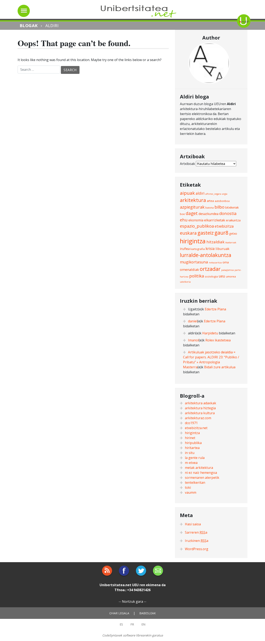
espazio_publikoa (197, 226)
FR (132, 624)
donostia (227, 213)
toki (188, 487)
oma (226, 262)
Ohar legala (119, 613)
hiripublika (193, 443)
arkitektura (193, 200)
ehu (184, 220)
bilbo (219, 207)
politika (196, 276)
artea (210, 201)
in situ (189, 452)
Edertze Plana (215, 309)
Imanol (193, 340)
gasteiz (206, 232)
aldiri (200, 193)
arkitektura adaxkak (200, 403)
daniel (192, 321)
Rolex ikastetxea (218, 340)
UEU (135, 585)
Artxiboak (187, 163)
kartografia (197, 249)
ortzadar (210, 268)
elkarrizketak (214, 220)
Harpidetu (210, 333)
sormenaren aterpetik (202, 477)
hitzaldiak (215, 241)
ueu (222, 276)
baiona (209, 207)
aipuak (187, 193)
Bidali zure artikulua (219, 367)
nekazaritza (215, 262)
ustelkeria (185, 281)
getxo (233, 233)
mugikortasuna (194, 261)
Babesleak (147, 613)
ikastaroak (230, 242)
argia (224, 193)
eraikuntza (233, 220)
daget (192, 213)
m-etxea (191, 462)
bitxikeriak (232, 207)
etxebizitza (224, 226)
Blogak (28, 25)
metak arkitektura (199, 467)
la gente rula (195, 457)
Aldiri (52, 25)
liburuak (222, 248)
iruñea (185, 248)
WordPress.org (196, 549)
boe (182, 214)
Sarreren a (196, 532)
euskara (188, 233)
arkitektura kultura (200, 413)
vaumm (190, 492)
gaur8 (221, 232)
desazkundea (208, 213)
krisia (210, 248)
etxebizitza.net (196, 428)
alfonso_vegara (213, 193)
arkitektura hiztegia (200, 408)
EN (143, 624)
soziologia (211, 276)
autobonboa (222, 201)
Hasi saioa (193, 524)
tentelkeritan (195, 482)
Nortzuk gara (132, 601)
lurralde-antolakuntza (205, 255)
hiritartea (192, 447)
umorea (231, 276)
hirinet (190, 438)
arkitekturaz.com (198, 418)
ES (121, 624)
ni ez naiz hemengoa (201, 472)
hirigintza (193, 241)
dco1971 (191, 423)
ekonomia (195, 220)
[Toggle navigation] (24, 11)
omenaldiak (189, 269)
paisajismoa (227, 270)
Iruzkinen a (196, 540)
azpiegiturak (192, 207)
